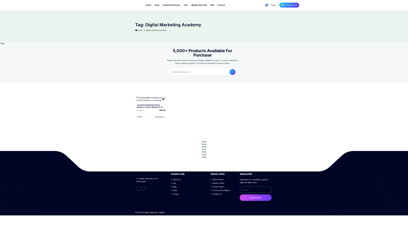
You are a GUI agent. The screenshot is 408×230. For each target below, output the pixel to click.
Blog (174, 187)
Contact (221, 5)
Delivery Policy (218, 183)
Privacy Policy (218, 187)
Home (148, 5)
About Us (177, 179)
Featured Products (171, 5)
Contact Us (217, 194)
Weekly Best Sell (199, 5)
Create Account (292, 5)
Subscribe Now (255, 198)
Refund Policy (218, 179)
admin (141, 110)
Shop (157, 5)
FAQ (212, 5)
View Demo (159, 117)
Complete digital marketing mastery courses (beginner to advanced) (150, 106)
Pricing (175, 194)
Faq (174, 183)
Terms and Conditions (221, 190)
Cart (186, 5)
